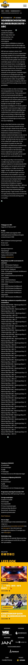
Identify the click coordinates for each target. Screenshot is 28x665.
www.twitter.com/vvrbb (17, 526)
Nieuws (7, 11)
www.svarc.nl (10, 257)
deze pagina (6, 528)
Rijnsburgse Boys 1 (15, 11)
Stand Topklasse (5, 516)
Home (2, 11)
